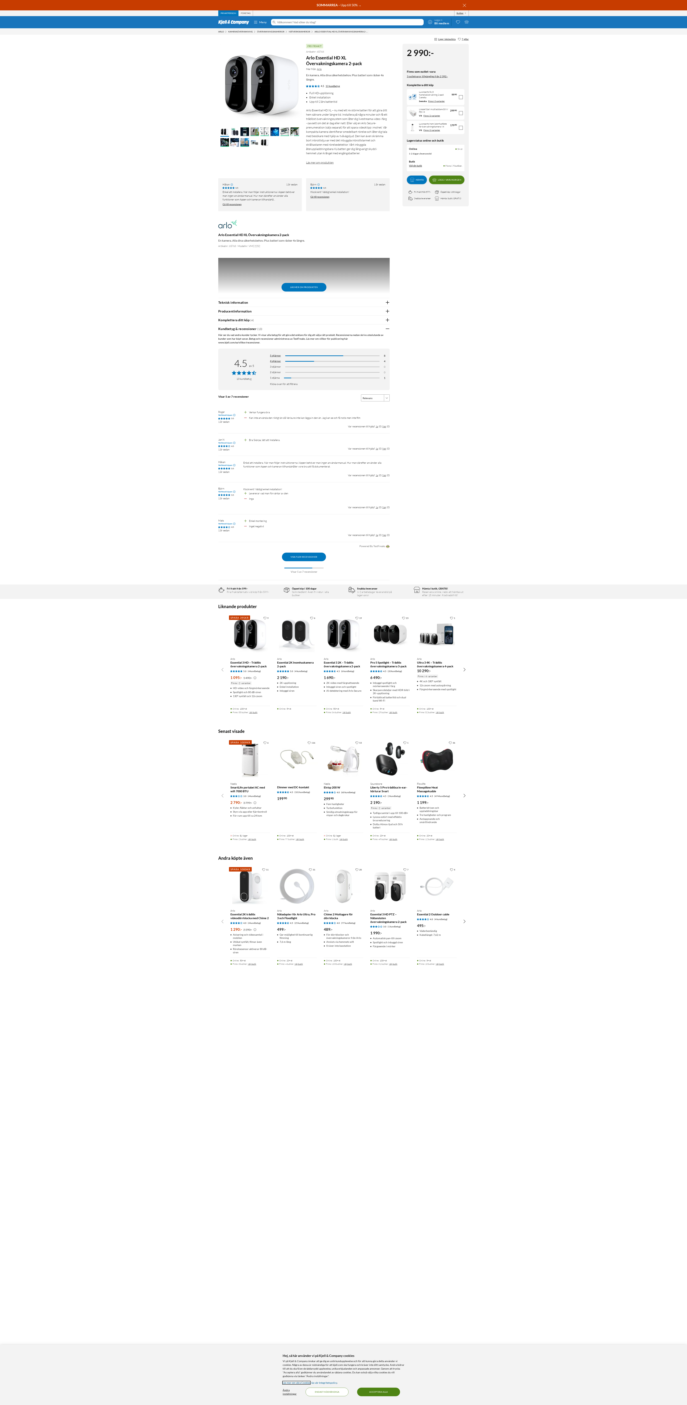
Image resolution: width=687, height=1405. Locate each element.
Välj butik (253, 712)
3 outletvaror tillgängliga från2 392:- (427, 76)
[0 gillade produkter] (458, 22)
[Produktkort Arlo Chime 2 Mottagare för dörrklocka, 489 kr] (343, 886)
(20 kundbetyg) (395, 671)
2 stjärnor (275, 372)
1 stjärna (275, 377)
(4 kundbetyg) (254, 671)
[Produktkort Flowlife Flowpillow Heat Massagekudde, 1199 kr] (437, 759)
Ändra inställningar (290, 1392)
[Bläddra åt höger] (464, 669)
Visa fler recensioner (304, 556)
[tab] (228, 13)
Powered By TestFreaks (372, 546)
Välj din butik (415, 165)
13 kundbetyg (333, 86)
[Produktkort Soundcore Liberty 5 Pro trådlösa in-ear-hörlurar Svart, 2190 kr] (390, 759)
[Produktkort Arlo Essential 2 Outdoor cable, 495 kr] (437, 886)
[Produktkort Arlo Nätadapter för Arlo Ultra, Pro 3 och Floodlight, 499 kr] (297, 886)
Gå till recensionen (232, 204)
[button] (224, 132)
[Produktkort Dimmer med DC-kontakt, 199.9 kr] (297, 759)
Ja (377, 426)
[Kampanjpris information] (255, 677)
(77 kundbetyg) (348, 923)
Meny (263, 22)
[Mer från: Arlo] (227, 226)
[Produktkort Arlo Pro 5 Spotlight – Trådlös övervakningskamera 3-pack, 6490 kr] (390, 634)
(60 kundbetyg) (348, 792)
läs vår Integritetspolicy (324, 1382)
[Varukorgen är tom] (466, 22)
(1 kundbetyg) (394, 926)
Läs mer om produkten (320, 162)
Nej (384, 426)
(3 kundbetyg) (394, 796)
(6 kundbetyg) (347, 671)
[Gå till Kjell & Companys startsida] (234, 22)
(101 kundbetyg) (302, 792)
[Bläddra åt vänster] (222, 669)
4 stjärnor (275, 361)
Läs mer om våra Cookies (296, 1382)
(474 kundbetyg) (442, 796)
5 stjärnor (275, 355)
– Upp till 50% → (339, 5)
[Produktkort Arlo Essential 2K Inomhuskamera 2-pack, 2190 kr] (297, 634)
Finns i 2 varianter (436, 101)
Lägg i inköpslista (447, 39)
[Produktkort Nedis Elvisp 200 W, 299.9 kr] (343, 759)
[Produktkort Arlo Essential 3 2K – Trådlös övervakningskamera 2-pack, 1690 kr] (343, 634)
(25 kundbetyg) (301, 923)
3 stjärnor (275, 366)
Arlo (319, 69)
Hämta (420, 179)
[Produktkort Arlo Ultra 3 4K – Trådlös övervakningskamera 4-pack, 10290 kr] (437, 634)
